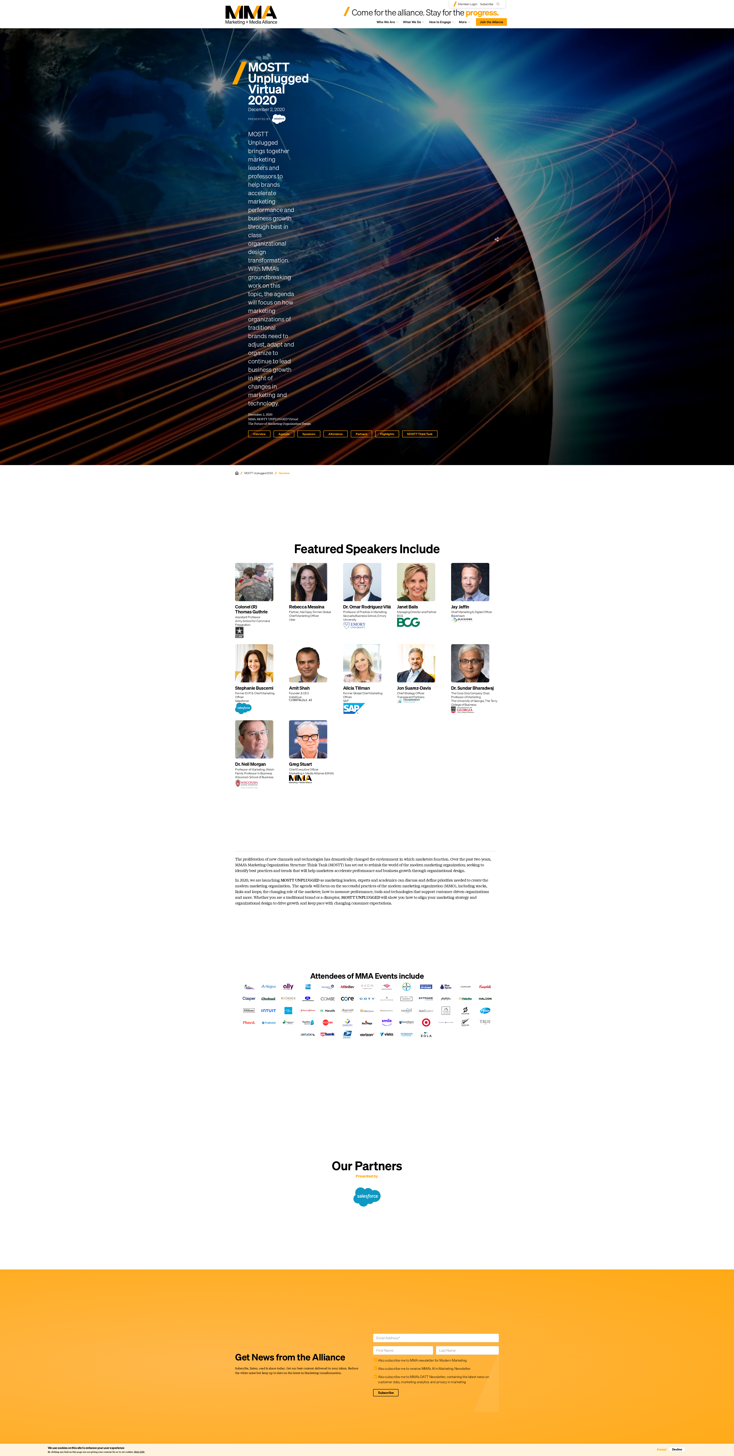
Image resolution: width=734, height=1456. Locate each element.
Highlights (387, 433)
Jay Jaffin (460, 606)
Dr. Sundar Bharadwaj (472, 688)
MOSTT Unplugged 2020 (258, 473)
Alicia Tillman (356, 688)
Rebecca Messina (306, 606)
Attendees (335, 433)
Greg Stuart (300, 764)
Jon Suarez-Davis (414, 688)
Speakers (308, 433)
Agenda (283, 433)
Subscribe (486, 4)
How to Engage (440, 22)
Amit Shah (299, 688)
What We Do (412, 22)
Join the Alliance (491, 22)
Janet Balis (407, 606)
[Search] (498, 4)
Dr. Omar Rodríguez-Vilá (367, 606)
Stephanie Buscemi (254, 688)
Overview (259, 433)
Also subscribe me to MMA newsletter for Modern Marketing (422, 1360)
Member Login (467, 4)
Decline (677, 1449)
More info (139, 1451)
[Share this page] (496, 239)
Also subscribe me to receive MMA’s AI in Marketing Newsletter (424, 1368)
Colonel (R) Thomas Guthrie (251, 609)
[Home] (237, 473)
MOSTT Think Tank (420, 433)
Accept (662, 1449)
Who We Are (386, 22)
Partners (361, 433)
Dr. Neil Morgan (250, 764)
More (466, 23)
